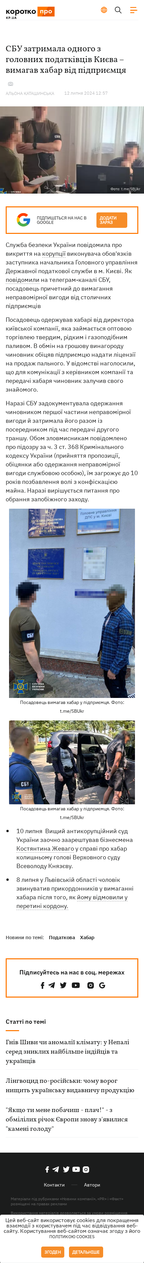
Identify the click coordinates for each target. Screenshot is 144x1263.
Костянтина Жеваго (45, 848)
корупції (54, 253)
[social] (42, 985)
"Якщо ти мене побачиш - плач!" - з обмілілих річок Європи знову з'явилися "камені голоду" (67, 1120)
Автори (92, 1185)
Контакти (54, 1185)
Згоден (53, 1252)
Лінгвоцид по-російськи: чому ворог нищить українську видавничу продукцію (70, 1085)
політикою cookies (72, 1236)
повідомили (23, 280)
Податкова (62, 937)
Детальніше (86, 1252)
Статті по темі (26, 1021)
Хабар (87, 937)
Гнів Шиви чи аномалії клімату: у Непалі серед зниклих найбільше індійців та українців (67, 1052)
